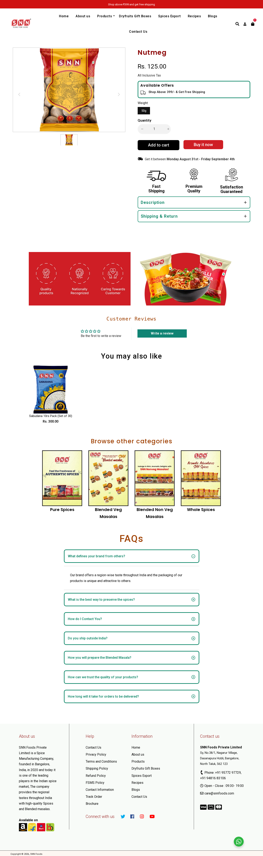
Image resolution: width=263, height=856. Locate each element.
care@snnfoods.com (219, 793)
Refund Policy (96, 776)
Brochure (92, 804)
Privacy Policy (96, 754)
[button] (141, 129)
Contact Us (93, 747)
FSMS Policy (95, 783)
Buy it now (203, 144)
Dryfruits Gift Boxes (146, 768)
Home (136, 747)
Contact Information (100, 790)
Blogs (136, 790)
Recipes (137, 783)
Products (138, 761)
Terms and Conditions (101, 761)
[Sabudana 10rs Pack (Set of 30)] (51, 389)
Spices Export (142, 776)
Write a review (162, 333)
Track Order (94, 797)
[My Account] (244, 24)
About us (138, 754)
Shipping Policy (97, 768)
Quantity (144, 120)
